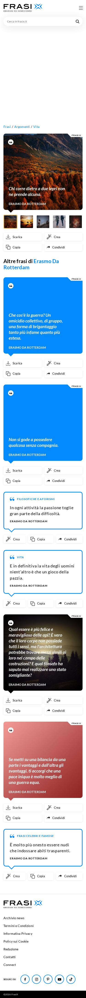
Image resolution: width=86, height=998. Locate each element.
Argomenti (22, 127)
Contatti (9, 957)
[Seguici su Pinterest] (48, 979)
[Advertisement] (43, 71)
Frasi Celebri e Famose (35, 836)
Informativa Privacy (17, 933)
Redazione (10, 949)
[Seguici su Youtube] (59, 979)
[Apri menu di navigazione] (80, 7)
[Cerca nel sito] (77, 21)
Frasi (7, 127)
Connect (9, 965)
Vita (36, 127)
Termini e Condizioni (18, 926)
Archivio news (13, 918)
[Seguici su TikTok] (70, 979)
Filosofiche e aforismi (36, 499)
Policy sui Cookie (15, 941)
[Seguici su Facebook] (25, 979)
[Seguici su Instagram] (36, 979)
